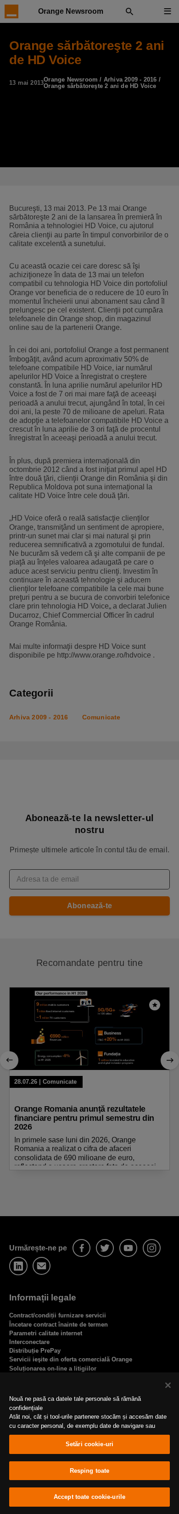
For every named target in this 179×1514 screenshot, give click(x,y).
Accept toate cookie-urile (89, 1496)
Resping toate (90, 1470)
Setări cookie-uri (89, 1444)
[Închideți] (168, 1385)
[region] (89, 1443)
